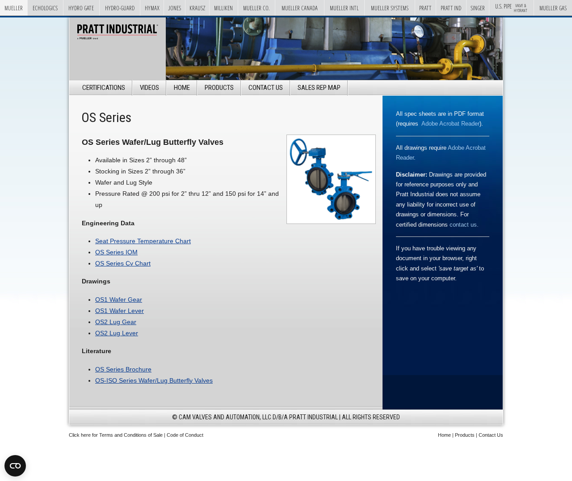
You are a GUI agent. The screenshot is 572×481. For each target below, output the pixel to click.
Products (219, 88)
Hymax (152, 8)
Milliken (223, 8)
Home (182, 88)
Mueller (13, 8)
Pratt (425, 8)
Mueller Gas (553, 8)
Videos (149, 88)
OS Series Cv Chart (123, 263)
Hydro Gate (81, 8)
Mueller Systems (389, 8)
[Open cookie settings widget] (15, 466)
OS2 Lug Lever (116, 333)
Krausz (197, 8)
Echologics (45, 8)
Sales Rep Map (319, 88)
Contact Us (265, 88)
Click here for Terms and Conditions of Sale (116, 435)
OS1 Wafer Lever (119, 310)
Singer (478, 8)
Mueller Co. (256, 8)
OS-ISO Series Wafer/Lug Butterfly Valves (154, 380)
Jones (174, 8)
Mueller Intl (344, 8)
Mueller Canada (300, 8)
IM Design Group (301, 448)
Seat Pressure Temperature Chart (143, 241)
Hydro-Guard (120, 8)
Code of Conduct (185, 435)
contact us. (464, 224)
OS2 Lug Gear (115, 321)
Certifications (103, 88)
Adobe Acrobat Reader (450, 123)
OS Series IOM (116, 252)
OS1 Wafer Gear (118, 299)
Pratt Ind (451, 8)
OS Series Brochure (123, 369)
